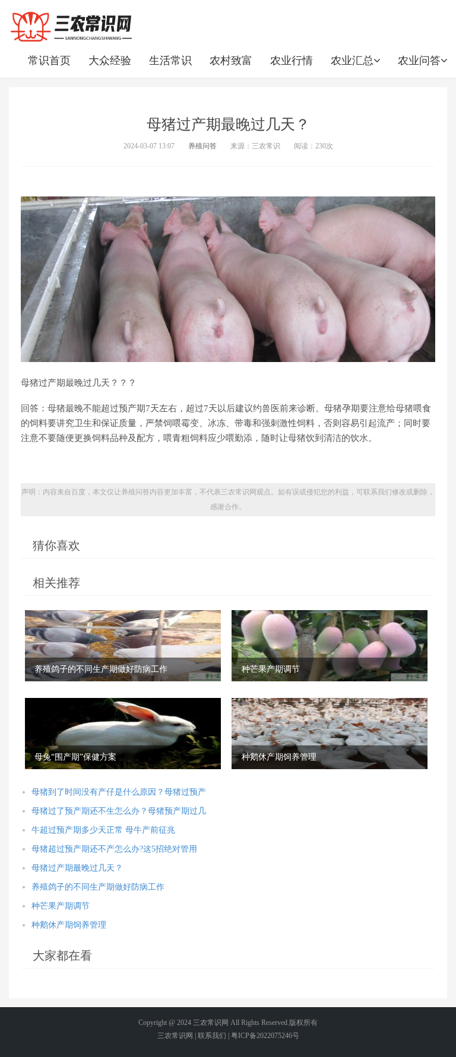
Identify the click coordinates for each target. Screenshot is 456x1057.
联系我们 (212, 1035)
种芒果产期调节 (60, 906)
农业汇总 (352, 60)
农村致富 (231, 60)
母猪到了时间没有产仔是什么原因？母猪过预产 (118, 792)
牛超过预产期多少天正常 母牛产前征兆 (103, 830)
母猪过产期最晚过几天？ (77, 868)
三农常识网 (211, 1022)
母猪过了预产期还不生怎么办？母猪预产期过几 (118, 811)
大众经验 (109, 60)
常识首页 (49, 60)
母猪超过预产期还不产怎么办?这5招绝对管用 (114, 849)
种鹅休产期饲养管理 (68, 924)
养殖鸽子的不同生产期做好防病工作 (97, 887)
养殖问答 (202, 146)
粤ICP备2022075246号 (265, 1035)
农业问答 (419, 60)
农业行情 (291, 60)
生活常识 (170, 60)
